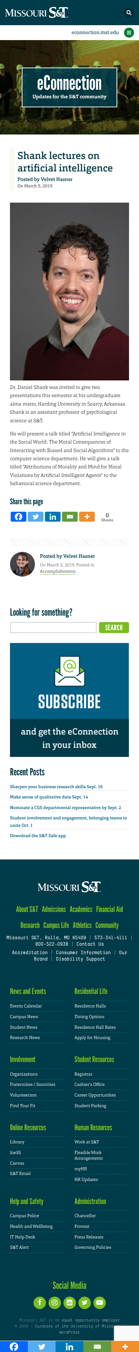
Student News (23, 1027)
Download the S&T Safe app (38, 836)
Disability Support (80, 959)
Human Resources (93, 1127)
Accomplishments (58, 571)
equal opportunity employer (91, 1320)
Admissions (54, 909)
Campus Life (56, 925)
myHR (80, 1169)
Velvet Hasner (56, 179)
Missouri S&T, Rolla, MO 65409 (46, 938)
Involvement (23, 1059)
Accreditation (29, 953)
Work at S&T (86, 1142)
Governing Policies (92, 1247)
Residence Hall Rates (95, 1027)
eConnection (69, 83)
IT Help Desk (22, 1237)
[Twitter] (35, 517)
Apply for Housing (92, 1037)
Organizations (24, 1074)
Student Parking (90, 1106)
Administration (90, 1201)
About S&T (27, 909)
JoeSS (15, 1152)
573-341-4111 (110, 938)
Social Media (70, 1285)
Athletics (82, 925)
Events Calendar (26, 1006)
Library (17, 1142)
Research (30, 925)
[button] (129, 13)
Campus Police (24, 1216)
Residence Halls (90, 1006)
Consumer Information (83, 953)
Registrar (83, 1074)
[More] (87, 517)
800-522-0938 (51, 944)
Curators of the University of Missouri (77, 1326)
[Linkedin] (53, 517)
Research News (25, 1037)
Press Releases (88, 1237)
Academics (81, 909)
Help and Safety (26, 1201)
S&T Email (20, 1173)
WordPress (69, 1332)
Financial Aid (109, 909)
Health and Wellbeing (31, 1226)
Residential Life (91, 991)
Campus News (24, 1017)
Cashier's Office (89, 1084)
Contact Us (90, 944)
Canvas (17, 1163)
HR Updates (86, 1179)
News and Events (28, 991)
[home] (50, 12)
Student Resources (94, 1059)
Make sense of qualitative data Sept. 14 (49, 797)
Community (107, 925)
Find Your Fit (22, 1106)
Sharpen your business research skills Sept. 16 (56, 787)
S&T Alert (19, 1247)
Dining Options (89, 1017)
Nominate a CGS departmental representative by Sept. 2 (65, 807)
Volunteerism (23, 1095)
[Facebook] (18, 517)
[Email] (70, 517)
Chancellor (85, 1216)
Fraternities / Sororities (32, 1084)
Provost (81, 1226)
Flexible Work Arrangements (88, 1155)
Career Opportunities (95, 1095)
